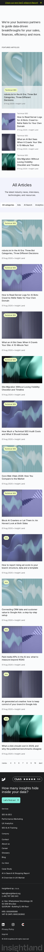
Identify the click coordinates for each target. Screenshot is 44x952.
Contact (5, 839)
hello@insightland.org (11, 893)
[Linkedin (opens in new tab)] (3, 924)
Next (40, 763)
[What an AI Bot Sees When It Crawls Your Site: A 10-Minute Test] (22, 142)
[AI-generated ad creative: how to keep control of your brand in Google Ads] (22, 691)
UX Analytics (7, 823)
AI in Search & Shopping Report (16, 873)
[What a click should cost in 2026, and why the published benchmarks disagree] (22, 735)
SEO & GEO (7, 815)
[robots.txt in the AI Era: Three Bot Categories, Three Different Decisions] (22, 80)
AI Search (28, 205)
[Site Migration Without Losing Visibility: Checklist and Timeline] (22, 161)
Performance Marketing (12, 819)
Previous (4, 763)
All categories (8, 205)
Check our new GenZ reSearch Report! (21, 3)
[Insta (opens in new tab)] (13, 924)
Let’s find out (9, 800)
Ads (19, 205)
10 (35, 763)
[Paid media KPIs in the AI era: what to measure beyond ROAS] (22, 646)
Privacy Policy (8, 929)
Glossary (6, 853)
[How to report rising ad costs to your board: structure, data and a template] (22, 554)
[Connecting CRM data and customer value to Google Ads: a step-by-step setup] (22, 600)
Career (5, 848)
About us (6, 844)
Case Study (7, 869)
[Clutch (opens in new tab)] (23, 924)
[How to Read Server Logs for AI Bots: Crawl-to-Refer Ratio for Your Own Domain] (22, 121)
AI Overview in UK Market (13, 878)
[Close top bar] (41, 2)
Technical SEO (10, 90)
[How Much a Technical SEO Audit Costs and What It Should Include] (22, 421)
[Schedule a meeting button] (38, 946)
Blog (4, 857)
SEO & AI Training (9, 828)
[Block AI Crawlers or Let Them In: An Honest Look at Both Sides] (22, 510)
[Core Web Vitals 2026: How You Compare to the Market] (22, 465)
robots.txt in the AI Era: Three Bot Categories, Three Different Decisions (20, 97)
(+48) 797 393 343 (10, 896)
